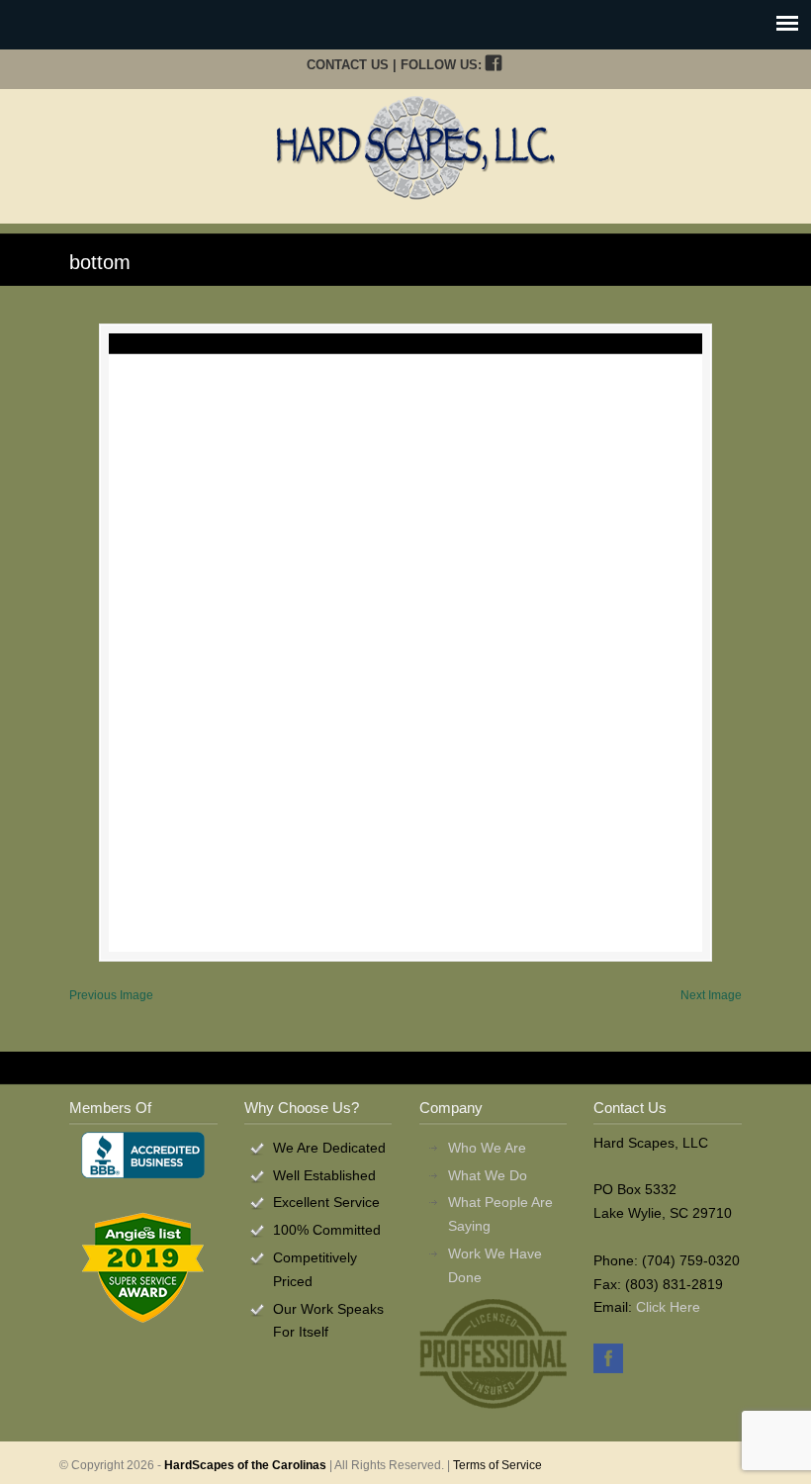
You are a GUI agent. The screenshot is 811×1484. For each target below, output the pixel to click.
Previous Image (111, 995)
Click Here (668, 1307)
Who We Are (487, 1148)
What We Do (487, 1175)
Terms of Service (497, 1465)
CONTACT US (348, 64)
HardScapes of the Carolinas (245, 1465)
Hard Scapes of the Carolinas (415, 147)
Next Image (711, 995)
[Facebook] (493, 64)
